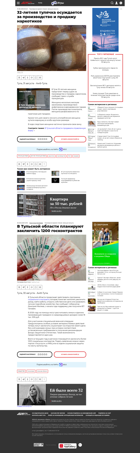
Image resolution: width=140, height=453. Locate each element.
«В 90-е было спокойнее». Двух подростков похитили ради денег (108, 285)
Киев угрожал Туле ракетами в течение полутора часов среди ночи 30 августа (105, 95)
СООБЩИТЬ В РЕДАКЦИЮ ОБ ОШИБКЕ (97, 415)
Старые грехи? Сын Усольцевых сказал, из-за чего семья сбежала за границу (109, 138)
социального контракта (38, 299)
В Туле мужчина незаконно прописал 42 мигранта (70, 172)
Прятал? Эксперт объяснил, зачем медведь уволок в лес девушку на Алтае (109, 279)
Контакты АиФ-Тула (39, 415)
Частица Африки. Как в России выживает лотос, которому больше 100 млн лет (109, 272)
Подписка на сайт (104, 413)
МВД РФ (20, 72)
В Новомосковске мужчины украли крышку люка (35, 179)
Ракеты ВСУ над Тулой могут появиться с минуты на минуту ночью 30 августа (105, 60)
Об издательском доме (40, 413)
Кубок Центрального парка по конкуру (105, 69)
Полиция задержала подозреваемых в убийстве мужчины (70, 180)
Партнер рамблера (51, 445)
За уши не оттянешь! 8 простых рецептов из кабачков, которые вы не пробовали (110, 301)
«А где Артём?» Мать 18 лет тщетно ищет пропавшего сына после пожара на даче (109, 130)
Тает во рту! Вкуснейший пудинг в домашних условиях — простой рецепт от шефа (109, 308)
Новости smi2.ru (24, 216)
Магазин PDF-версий (58, 413)
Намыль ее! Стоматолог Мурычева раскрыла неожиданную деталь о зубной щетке (109, 145)
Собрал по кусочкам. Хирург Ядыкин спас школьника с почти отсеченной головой (110, 293)
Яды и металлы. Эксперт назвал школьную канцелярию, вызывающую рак (108, 123)
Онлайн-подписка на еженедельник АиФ (81, 413)
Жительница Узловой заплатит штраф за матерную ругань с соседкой (37, 187)
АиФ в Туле (35, 282)
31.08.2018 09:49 (22, 9)
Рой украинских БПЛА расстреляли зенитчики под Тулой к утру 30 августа (105, 78)
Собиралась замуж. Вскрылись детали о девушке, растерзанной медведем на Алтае (108, 116)
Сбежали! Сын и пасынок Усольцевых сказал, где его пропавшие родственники (110, 109)
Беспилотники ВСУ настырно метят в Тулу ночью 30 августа (105, 86)
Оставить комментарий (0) (70, 139)
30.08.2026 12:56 (22, 223)
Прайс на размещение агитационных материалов (65, 415)
